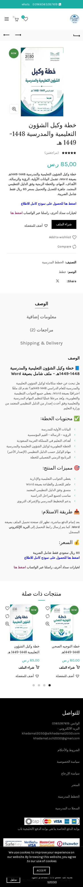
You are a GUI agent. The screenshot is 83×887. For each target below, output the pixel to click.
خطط (62, 272)
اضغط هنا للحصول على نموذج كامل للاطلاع (48, 204)
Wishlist (23, 17)
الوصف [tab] (41, 303)
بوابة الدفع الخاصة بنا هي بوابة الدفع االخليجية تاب (49, 829)
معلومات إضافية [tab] (41, 316)
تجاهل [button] (13, 879)
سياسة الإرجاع (70, 773)
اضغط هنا (16, 213)
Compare (64, 246)
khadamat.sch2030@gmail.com (56, 738)
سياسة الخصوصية (68, 762)
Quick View (48, 624)
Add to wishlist (60, 237)
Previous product (17, 35)
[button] (36, 225)
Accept (41, 870)
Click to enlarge (14, 109)
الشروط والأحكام (69, 750)
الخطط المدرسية (53, 262)
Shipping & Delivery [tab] (41, 343)
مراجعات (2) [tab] (41, 330)
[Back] (76, 35)
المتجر (75, 785)
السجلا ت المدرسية (67, 808)
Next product (6, 35)
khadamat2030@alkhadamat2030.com (51, 733)
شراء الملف (64, 224)
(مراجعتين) (51, 153)
